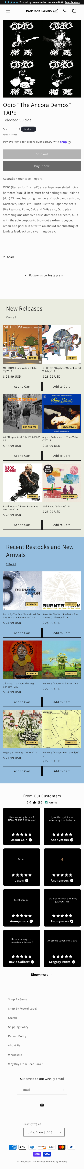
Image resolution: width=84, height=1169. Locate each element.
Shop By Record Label (22, 1008)
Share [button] (11, 257)
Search (12, 1018)
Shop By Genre (18, 999)
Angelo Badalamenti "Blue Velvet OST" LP (61, 438)
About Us (14, 1045)
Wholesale (15, 1055)
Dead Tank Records (35, 1161)
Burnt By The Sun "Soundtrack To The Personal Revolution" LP (21, 616)
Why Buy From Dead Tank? (25, 1064)
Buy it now (42, 166)
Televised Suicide (17, 120)
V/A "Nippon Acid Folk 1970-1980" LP (21, 438)
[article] (21, 826)
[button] (8, 10)
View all (11, 317)
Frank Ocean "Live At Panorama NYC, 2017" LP (20, 508)
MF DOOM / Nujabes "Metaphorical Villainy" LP (61, 369)
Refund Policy (17, 1036)
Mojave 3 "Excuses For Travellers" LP (61, 754)
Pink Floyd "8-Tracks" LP (56, 506)
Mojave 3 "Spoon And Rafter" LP (60, 683)
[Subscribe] (62, 1090)
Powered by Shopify (56, 1161)
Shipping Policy (18, 1027)
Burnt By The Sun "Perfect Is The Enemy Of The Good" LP (60, 616)
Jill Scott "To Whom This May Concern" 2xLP (19, 685)
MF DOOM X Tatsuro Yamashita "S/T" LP (19, 369)
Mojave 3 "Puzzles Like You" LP (20, 752)
